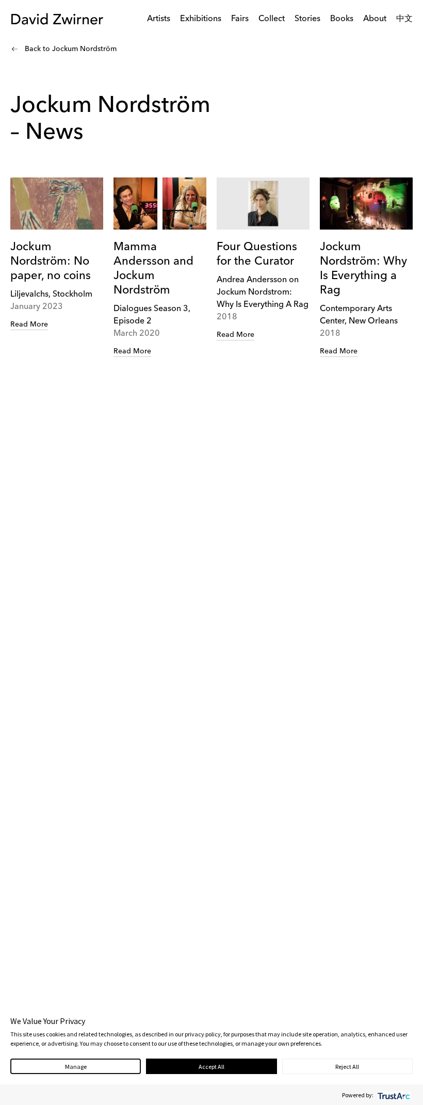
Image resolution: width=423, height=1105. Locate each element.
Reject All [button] (347, 1066)
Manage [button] (76, 1066)
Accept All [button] (211, 1066)
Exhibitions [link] (200, 19)
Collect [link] (271, 19)
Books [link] (341, 19)
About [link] (374, 19)
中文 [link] (404, 19)
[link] (56, 254)
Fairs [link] (240, 19)
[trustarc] (392, 1094)
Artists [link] (158, 19)
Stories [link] (307, 19)
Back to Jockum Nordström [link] (71, 49)
